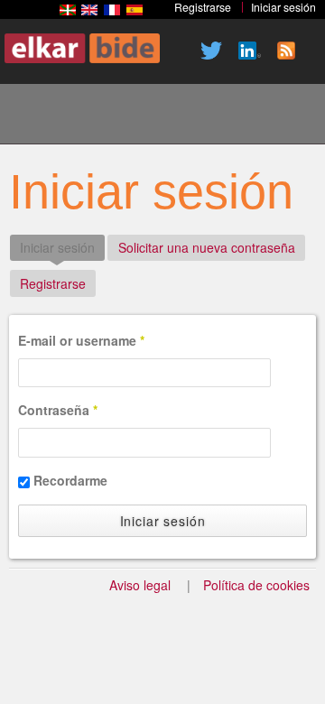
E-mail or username (81, 340)
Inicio (37, 116)
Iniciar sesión (62, 247)
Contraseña (58, 410)
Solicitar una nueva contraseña (206, 247)
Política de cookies (256, 585)
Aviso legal (140, 585)
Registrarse (53, 283)
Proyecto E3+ (98, 116)
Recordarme (70, 480)
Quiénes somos (160, 116)
